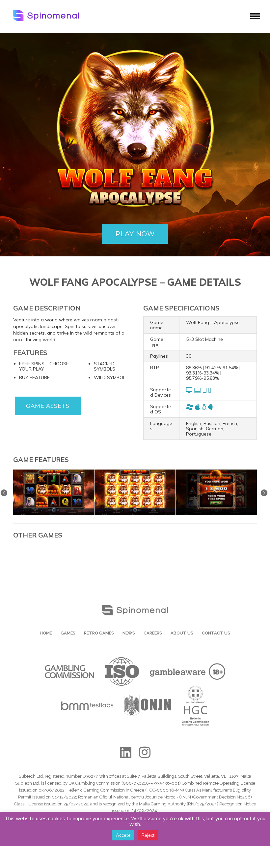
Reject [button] (148, 835)
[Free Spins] (216, 472)
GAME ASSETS (47, 406)
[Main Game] (53, 472)
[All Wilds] (135, 472)
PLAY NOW (135, 234)
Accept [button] (123, 835)
